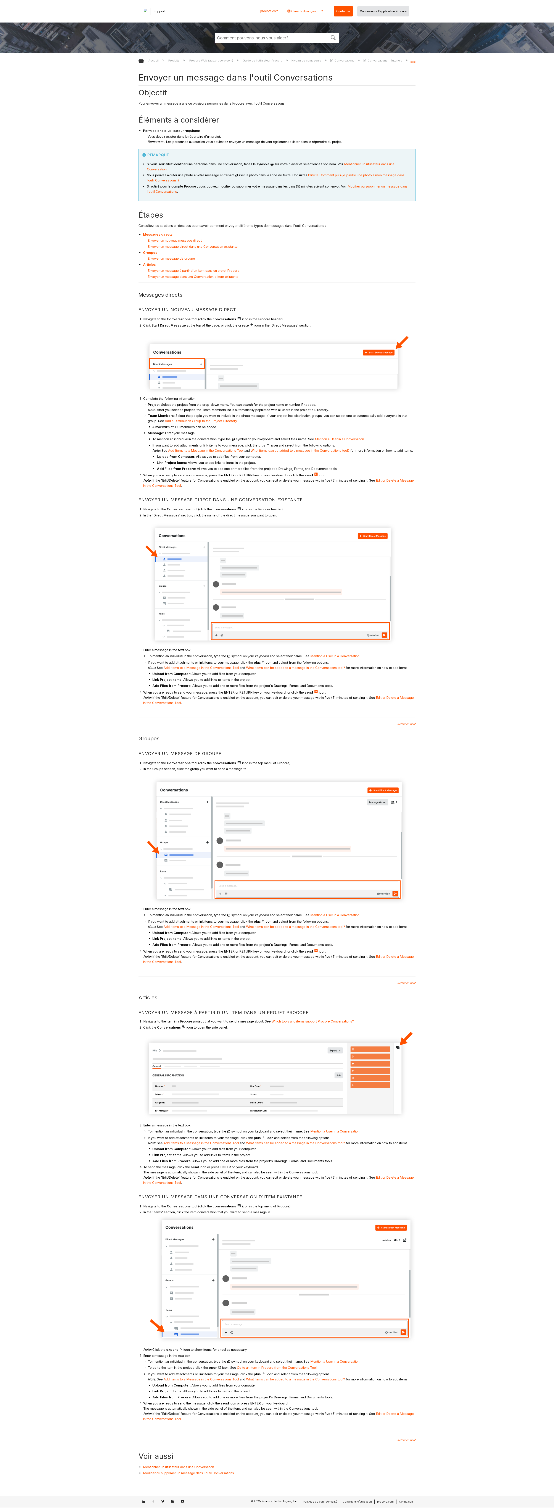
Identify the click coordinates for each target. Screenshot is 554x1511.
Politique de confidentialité (320, 1501)
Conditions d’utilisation (357, 1501)
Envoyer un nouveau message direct (175, 240)
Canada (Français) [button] (304, 11)
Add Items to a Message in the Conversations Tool (205, 450)
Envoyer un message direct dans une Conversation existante (193, 246)
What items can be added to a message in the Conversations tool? (300, 450)
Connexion (406, 1501)
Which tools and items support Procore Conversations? (313, 1021)
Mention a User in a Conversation (339, 439)
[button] (333, 37)
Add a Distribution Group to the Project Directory (201, 421)
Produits (174, 60)
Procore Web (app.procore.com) (211, 60)
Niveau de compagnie (306, 60)
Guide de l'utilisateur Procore (263, 60)
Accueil (153, 60)
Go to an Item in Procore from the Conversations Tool (277, 1367)
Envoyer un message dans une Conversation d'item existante (193, 277)
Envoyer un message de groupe (171, 258)
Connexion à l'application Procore (383, 11)
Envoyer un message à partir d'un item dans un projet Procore (193, 271)
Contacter (343, 11)
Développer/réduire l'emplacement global (413, 60)
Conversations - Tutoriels (385, 60)
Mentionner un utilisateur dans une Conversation (178, 1467)
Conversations (344, 60)
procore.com (269, 11)
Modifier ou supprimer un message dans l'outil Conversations (188, 1473)
